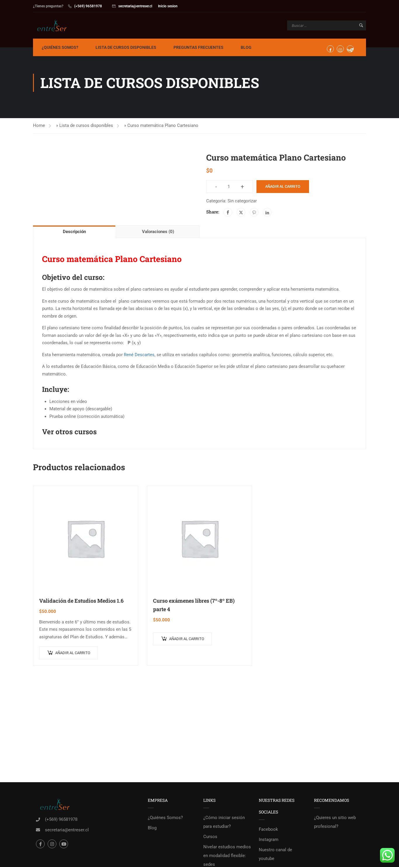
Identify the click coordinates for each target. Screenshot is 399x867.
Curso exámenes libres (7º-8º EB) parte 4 (194, 605)
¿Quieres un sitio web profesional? (335, 822)
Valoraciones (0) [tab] (158, 231)
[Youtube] (63, 844)
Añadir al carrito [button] (72, 653)
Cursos (210, 836)
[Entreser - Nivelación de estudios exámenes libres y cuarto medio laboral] (55, 25)
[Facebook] (227, 212)
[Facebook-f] (40, 844)
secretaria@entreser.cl (135, 6)
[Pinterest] (254, 212)
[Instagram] (52, 844)
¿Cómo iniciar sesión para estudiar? (224, 822)
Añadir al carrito (282, 186)
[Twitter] (241, 212)
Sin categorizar (242, 201)
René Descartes (139, 354)
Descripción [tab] (74, 231)
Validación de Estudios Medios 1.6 (81, 600)
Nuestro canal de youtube (275, 854)
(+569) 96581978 (88, 6)
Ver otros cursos (69, 431)
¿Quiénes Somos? (60, 47)
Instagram (268, 839)
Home (39, 125)
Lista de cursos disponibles (126, 47)
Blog (246, 47)
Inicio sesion (168, 6)
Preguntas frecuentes (198, 47)
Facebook (268, 829)
